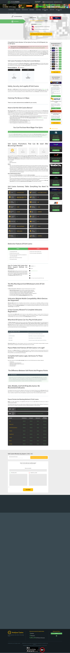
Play (60, 48)
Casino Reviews (18, 9)
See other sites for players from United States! (41, 34)
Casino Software (31, 9)
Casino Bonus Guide (11, 9)
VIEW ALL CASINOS (55, 72)
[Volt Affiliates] (39, 237)
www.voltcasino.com (40, 17)
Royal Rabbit (39, 47)
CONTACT (56, 633)
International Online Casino (45, 10)
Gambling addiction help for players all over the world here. (32, 645)
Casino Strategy (38, 9)
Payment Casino (52, 9)
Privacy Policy (44, 645)
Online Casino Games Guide (59, 10)
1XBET (44, 47)
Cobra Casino (35, 47)
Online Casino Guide (25, 9)
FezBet (31, 47)
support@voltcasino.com (34, 270)
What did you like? (14, 472)
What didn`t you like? (34, 472)
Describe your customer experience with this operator (39, 457)
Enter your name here (28, 468)
